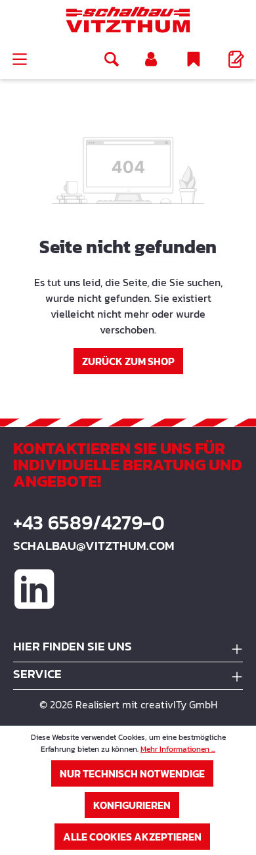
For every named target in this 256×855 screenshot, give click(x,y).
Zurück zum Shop (128, 361)
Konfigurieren (132, 805)
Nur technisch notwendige (132, 773)
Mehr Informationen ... (177, 749)
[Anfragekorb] (236, 59)
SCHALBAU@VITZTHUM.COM (94, 545)
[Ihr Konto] (151, 59)
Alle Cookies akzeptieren (132, 836)
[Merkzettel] (194, 59)
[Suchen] (111, 59)
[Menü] (20, 59)
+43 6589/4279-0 (89, 523)
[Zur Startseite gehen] (128, 20)
